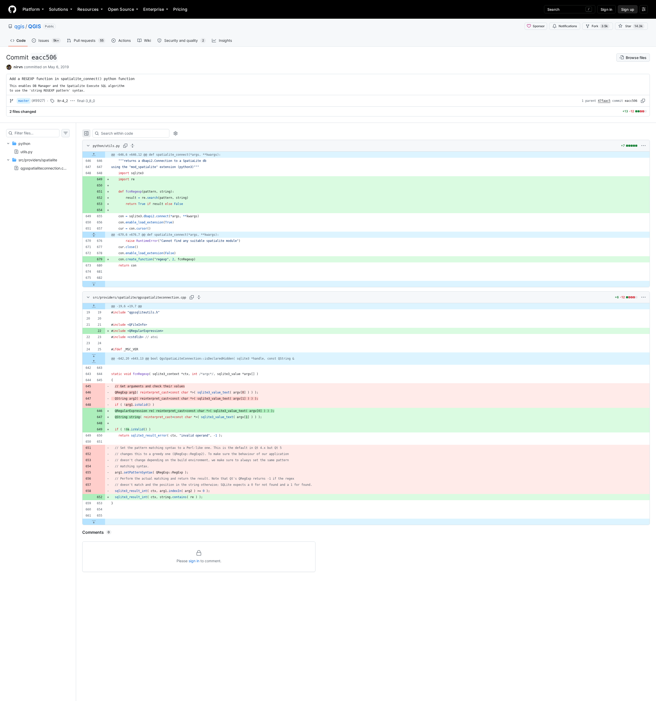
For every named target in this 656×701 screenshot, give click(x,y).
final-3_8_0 (86, 100)
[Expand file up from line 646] (94, 155)
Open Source (121, 9)
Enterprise (153, 9)
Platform (31, 9)
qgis (19, 26)
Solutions (58, 9)
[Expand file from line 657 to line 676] (94, 235)
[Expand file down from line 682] (94, 284)
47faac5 (604, 101)
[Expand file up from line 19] (94, 306)
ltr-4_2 (62, 100)
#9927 (38, 100)
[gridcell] (366, 155)
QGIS (34, 26)
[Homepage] (12, 9)
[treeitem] (38, 147)
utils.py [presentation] (26, 151)
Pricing (180, 9)
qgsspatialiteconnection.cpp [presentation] (44, 168)
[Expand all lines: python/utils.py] (132, 145)
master (23, 101)
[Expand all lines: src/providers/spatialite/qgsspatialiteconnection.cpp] (198, 297)
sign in (194, 561)
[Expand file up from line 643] (94, 362)
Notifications (568, 26)
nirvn (18, 67)
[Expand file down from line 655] (94, 522)
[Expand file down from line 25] (94, 355)
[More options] (643, 146)
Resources (88, 9)
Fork (600, 26)
